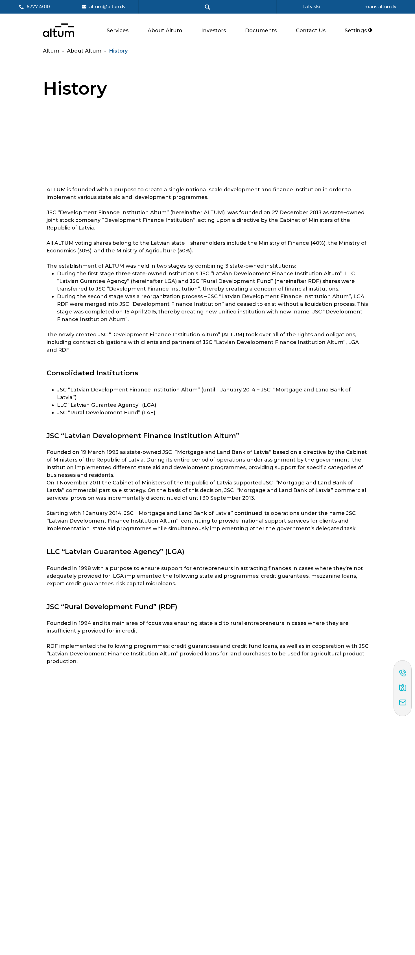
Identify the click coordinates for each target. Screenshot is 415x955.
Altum (51, 51)
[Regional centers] (402, 688)
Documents (261, 30)
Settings (356, 30)
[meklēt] (207, 7)
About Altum (165, 30)
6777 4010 (38, 7)
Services (117, 30)
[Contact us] (402, 703)
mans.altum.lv (380, 7)
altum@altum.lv (107, 7)
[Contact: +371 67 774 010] (402, 673)
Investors (213, 30)
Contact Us (311, 30)
